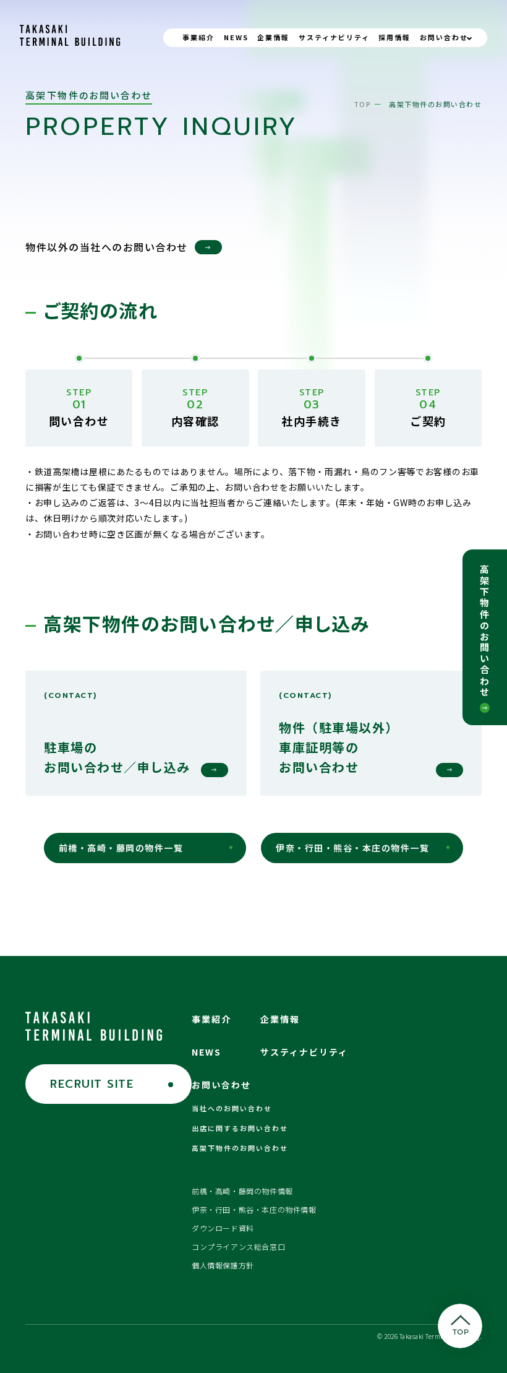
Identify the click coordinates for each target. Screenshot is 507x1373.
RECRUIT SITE (92, 1084)
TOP (362, 104)
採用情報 (394, 37)
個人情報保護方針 (223, 1265)
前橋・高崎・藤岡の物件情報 (242, 1191)
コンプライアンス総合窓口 (238, 1246)
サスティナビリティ (334, 37)
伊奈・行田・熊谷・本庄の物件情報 (254, 1209)
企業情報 (273, 37)
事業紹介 (198, 37)
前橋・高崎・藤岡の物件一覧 (121, 847)
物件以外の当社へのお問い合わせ (106, 246)
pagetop (460, 1326)
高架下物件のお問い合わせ (485, 631)
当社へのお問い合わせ (232, 1108)
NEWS (236, 37)
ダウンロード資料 (223, 1228)
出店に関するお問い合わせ (240, 1128)
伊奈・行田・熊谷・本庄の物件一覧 (352, 847)
